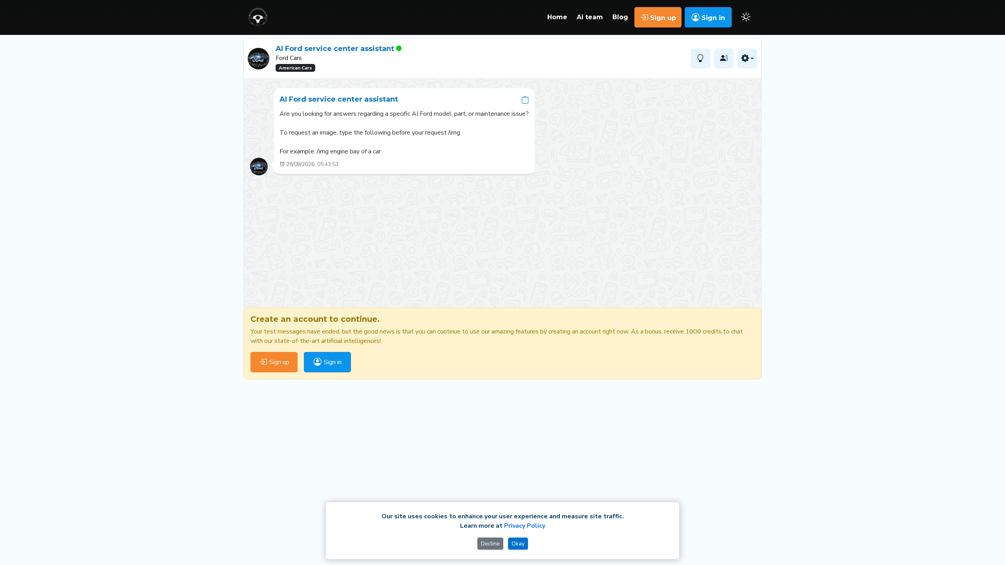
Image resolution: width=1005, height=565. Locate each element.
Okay (518, 543)
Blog (620, 17)
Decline (490, 543)
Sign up (662, 18)
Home (557, 17)
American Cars (295, 68)
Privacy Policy (524, 525)
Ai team (590, 17)
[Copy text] (525, 99)
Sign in (712, 18)
